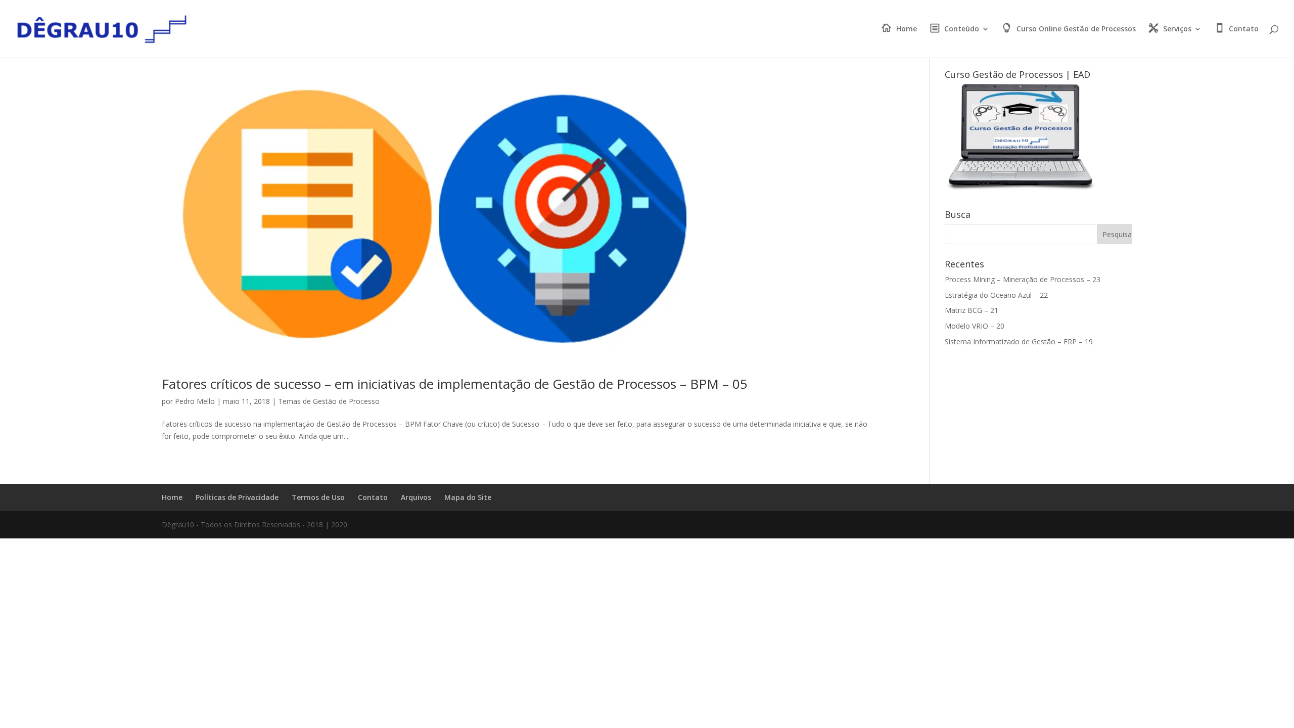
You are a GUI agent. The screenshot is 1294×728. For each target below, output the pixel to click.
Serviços (1177, 29)
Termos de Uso (318, 497)
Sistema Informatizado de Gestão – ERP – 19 (1019, 341)
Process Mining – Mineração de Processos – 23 (1022, 279)
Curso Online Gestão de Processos (1076, 29)
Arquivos (416, 497)
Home (906, 29)
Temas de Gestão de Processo (329, 401)
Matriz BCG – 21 (971, 310)
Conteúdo (961, 29)
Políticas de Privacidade (237, 497)
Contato (1244, 29)
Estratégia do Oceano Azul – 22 (996, 295)
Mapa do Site (467, 497)
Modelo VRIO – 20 (974, 326)
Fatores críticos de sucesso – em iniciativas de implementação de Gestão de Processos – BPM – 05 (455, 384)
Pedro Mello (195, 401)
